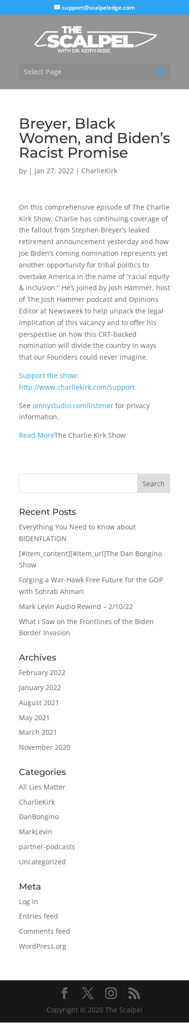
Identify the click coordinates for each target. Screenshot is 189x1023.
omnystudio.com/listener (72, 405)
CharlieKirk (99, 170)
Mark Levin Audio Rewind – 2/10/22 (76, 606)
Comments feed (44, 931)
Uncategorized (42, 861)
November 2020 (44, 747)
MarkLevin (35, 831)
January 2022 (40, 687)
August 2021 (39, 702)
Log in (28, 901)
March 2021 (38, 732)
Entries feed (38, 916)
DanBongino (39, 816)
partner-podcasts (47, 846)
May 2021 (34, 717)
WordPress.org (42, 946)
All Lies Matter (42, 787)
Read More (36, 435)
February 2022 (42, 672)
